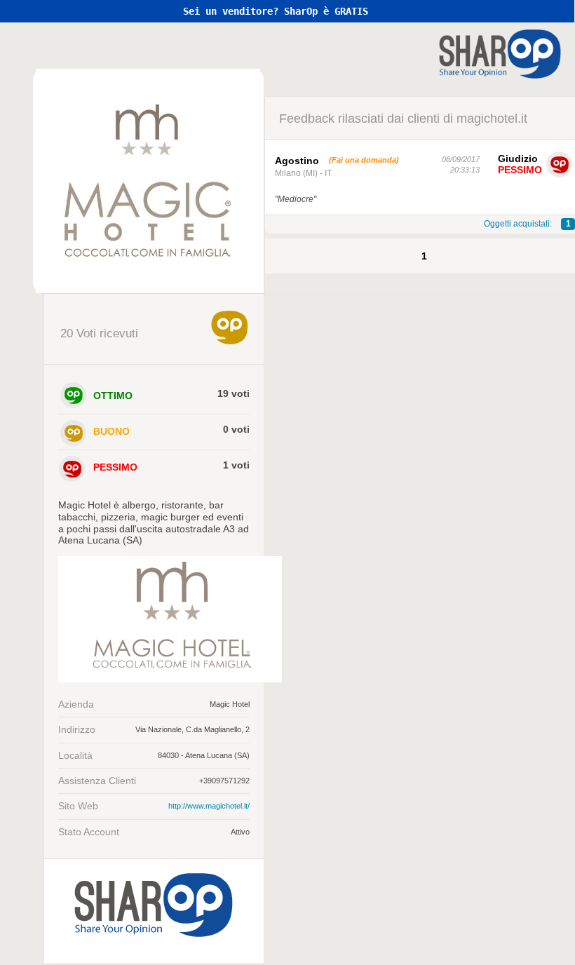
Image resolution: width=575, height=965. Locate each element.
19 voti (233, 393)
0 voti (236, 429)
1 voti (236, 465)
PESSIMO (115, 467)
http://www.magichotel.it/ (209, 806)
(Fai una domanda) (364, 160)
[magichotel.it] (170, 678)
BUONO (111, 431)
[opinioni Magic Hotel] (148, 181)
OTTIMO (113, 395)
